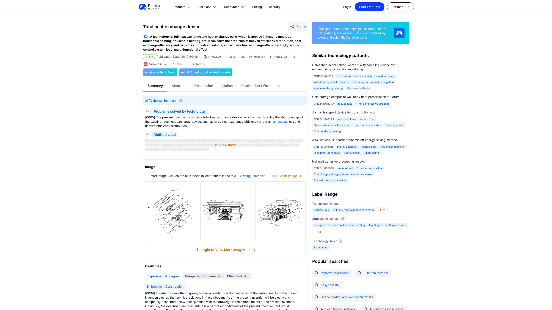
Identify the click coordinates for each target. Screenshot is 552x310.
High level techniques (327, 152)
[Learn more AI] (399, 33)
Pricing (257, 7)
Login (347, 7)
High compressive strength (373, 103)
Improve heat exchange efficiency (353, 209)
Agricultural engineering (328, 88)
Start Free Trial (369, 7)
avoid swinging (385, 76)
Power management (392, 146)
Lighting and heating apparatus (387, 225)
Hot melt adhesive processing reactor (338, 161)
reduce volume (347, 119)
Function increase (376, 273)
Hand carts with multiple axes (331, 125)
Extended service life (369, 168)
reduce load (345, 103)
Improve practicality (335, 273)
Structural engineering (327, 131)
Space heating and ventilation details (347, 297)
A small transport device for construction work (344, 112)
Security (275, 7)
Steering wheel (394, 125)
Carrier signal (352, 152)
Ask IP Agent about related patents (206, 72)
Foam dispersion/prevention (330, 180)
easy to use (367, 119)
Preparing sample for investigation (373, 82)
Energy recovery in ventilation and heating (339, 225)
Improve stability (347, 146)
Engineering (372, 152)
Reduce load (321, 209)
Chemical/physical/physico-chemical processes (343, 174)
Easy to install (330, 285)
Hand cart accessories (367, 125)
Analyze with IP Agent (160, 72)
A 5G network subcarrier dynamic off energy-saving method (354, 140)
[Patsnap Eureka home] (149, 7)
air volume (280, 121)
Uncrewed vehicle (358, 88)
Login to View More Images (228, 250)
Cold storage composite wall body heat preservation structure (356, 97)
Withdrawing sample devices (331, 82)
